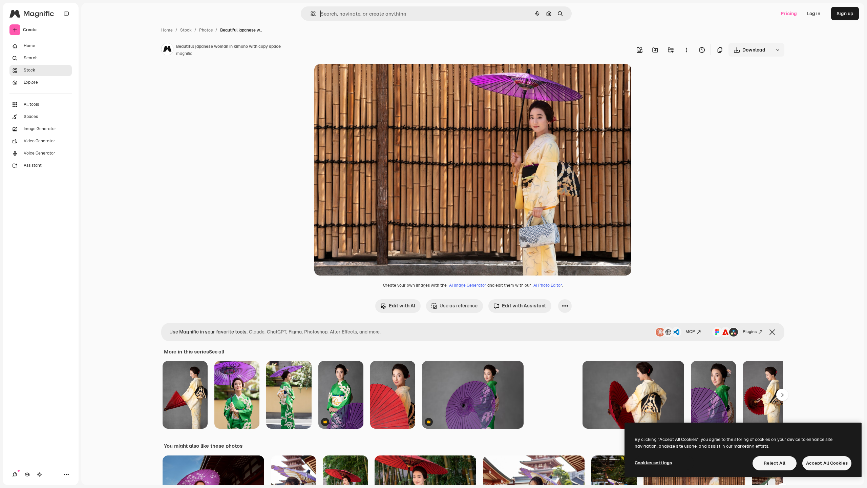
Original (357, 77)
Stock (186, 30)
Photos (206, 30)
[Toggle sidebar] (66, 13)
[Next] (782, 395)
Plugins (750, 331)
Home (167, 30)
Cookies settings (653, 463)
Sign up (845, 14)
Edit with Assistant (524, 306)
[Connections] (14, 474)
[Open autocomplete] (310, 13)
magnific (184, 53)
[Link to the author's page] (167, 50)
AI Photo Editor (547, 285)
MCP (690, 331)
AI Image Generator (467, 285)
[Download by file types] (777, 50)
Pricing (789, 14)
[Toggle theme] (39, 474)
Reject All (774, 463)
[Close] (772, 332)
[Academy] (27, 474)
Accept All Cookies (827, 463)
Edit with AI (402, 306)
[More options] (686, 50)
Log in (813, 14)
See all (216, 352)
